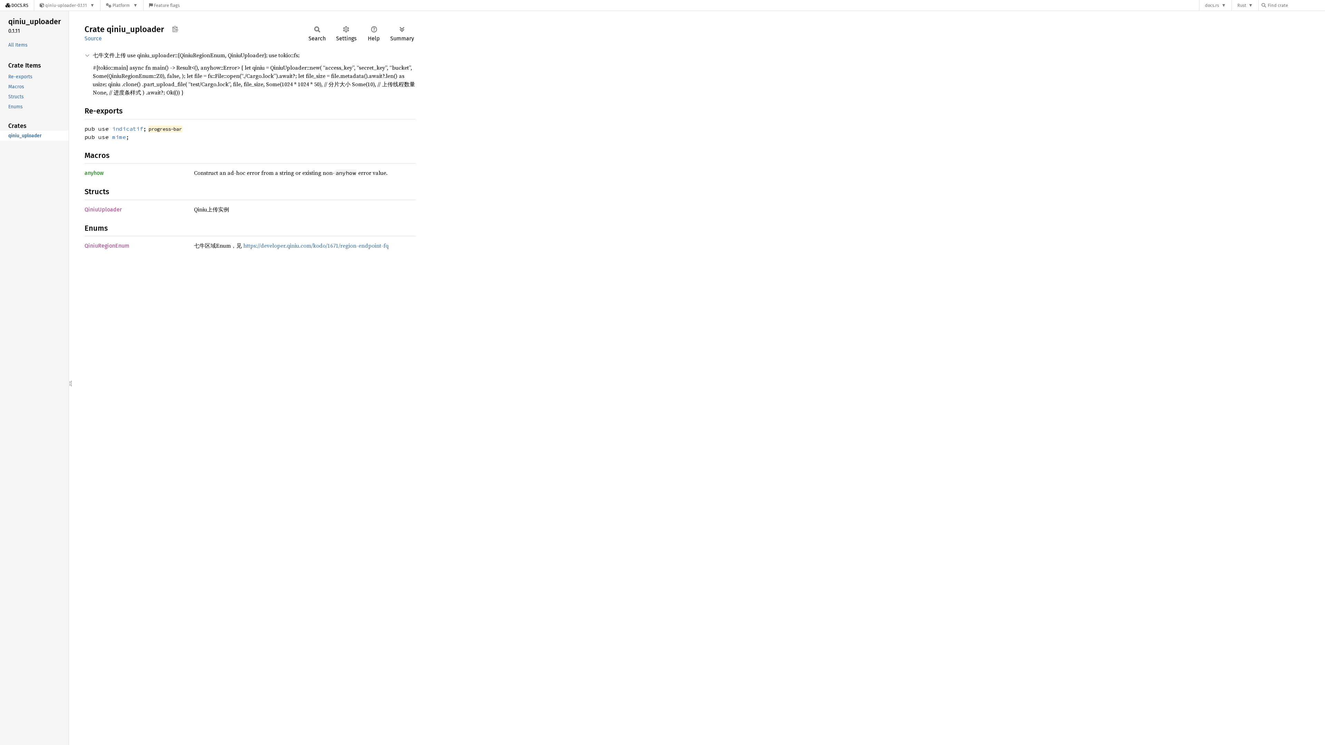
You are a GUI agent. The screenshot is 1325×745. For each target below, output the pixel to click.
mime (119, 136)
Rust (1241, 5)
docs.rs (1212, 5)
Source (93, 38)
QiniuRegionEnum (107, 245)
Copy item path (175, 29)
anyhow (94, 173)
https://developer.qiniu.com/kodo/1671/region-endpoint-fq (316, 245)
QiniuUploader (103, 209)
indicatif (127, 128)
